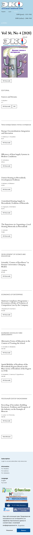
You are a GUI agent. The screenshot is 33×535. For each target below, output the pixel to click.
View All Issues (7, 436)
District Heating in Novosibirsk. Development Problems (13, 178)
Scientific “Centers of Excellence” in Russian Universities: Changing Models (15, 264)
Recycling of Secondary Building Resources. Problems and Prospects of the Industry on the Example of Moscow (15, 408)
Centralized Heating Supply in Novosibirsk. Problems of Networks (15, 202)
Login (9, 11)
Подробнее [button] (21, 525)
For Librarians (5, 473)
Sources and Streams (9, 97)
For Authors (4, 471)
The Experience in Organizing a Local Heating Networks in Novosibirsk (16, 225)
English (3, 480)
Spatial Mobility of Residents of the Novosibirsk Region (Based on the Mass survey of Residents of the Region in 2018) (16, 367)
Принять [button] (23, 530)
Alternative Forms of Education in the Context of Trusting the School (15, 342)
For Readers (5, 468)
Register (3, 11)
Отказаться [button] (9, 530)
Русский (4, 482)
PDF (14, 106)
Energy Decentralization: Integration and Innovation (15, 132)
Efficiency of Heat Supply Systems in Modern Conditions (15, 155)
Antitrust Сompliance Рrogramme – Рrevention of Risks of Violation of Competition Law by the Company (15, 303)
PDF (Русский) (6, 81)
